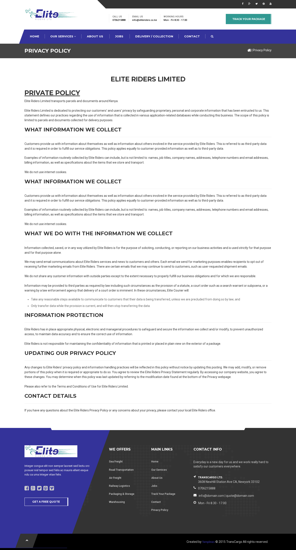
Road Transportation (121, 469)
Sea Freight (116, 461)
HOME (34, 36)
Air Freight (115, 477)
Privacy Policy (262, 50)
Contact (156, 502)
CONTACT (192, 36)
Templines (208, 541)
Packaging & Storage (121, 493)
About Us (157, 477)
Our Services (159, 469)
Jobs (119, 36)
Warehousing (117, 502)
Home (154, 461)
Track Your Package (163, 493)
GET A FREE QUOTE (46, 501)
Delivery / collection (154, 36)
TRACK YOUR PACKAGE (248, 19)
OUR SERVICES (62, 36)
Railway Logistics (119, 485)
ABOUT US (95, 36)
